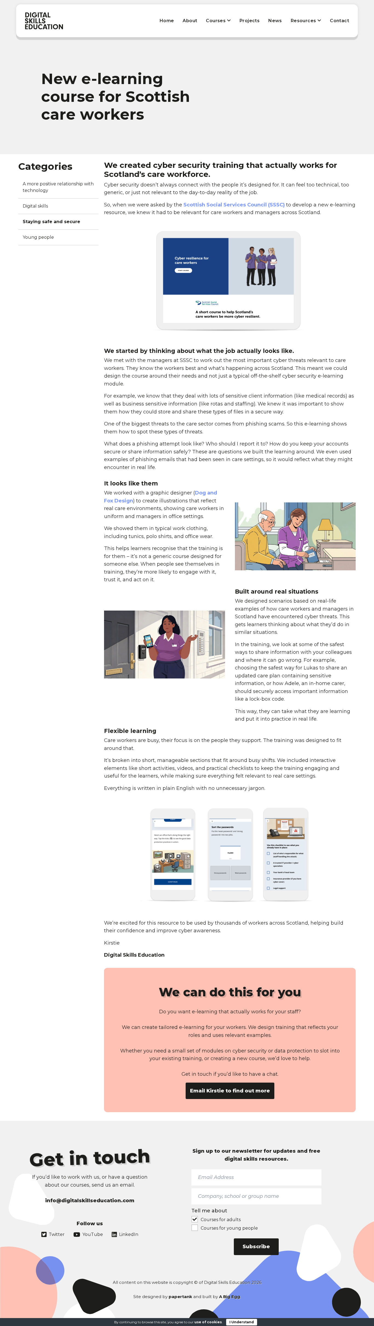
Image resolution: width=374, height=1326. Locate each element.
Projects (250, 20)
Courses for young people (229, 1228)
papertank (180, 1296)
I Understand (241, 1322)
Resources (304, 20)
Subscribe (256, 1247)
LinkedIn (128, 1234)
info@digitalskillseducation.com (89, 1201)
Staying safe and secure (51, 221)
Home (167, 20)
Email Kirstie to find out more (230, 1091)
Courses (216, 20)
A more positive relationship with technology (58, 187)
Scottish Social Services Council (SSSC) (234, 205)
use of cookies (208, 1322)
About (190, 20)
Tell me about (209, 1211)
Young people (38, 237)
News (275, 20)
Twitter (57, 1234)
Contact (339, 20)
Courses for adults (221, 1219)
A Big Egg (229, 1296)
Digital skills (35, 206)
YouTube (92, 1234)
